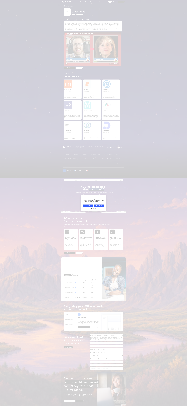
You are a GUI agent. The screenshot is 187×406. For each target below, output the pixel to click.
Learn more (85, 202)
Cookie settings (93, 208)
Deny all (88, 205)
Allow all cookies (99, 205)
